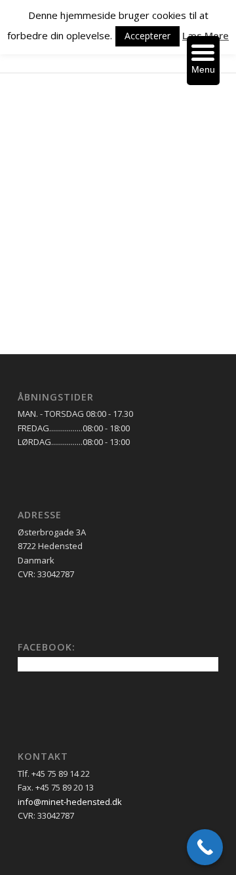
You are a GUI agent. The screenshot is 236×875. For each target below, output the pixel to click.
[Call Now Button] (205, 847)
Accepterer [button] (147, 35)
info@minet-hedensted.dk (70, 802)
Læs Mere (205, 35)
